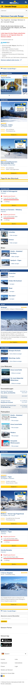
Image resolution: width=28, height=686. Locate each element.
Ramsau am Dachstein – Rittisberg (11, 209)
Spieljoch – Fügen (6, 531)
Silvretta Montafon (6, 550)
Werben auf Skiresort (7, 670)
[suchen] (26, 2)
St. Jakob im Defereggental (9, 191)
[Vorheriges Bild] (2, 86)
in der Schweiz (11, 515)
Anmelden (4, 621)
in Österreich (11, 478)
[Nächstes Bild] (26, 86)
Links (16, 659)
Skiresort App (5, 636)
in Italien (10, 126)
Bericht (13, 205)
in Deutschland (11, 165)
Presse (3, 666)
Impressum (4, 663)
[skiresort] (14, 2)
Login (16, 666)
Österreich (3, 193)
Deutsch (7, 653)
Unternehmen (18, 663)
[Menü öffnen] (2, 2)
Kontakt (3, 659)
